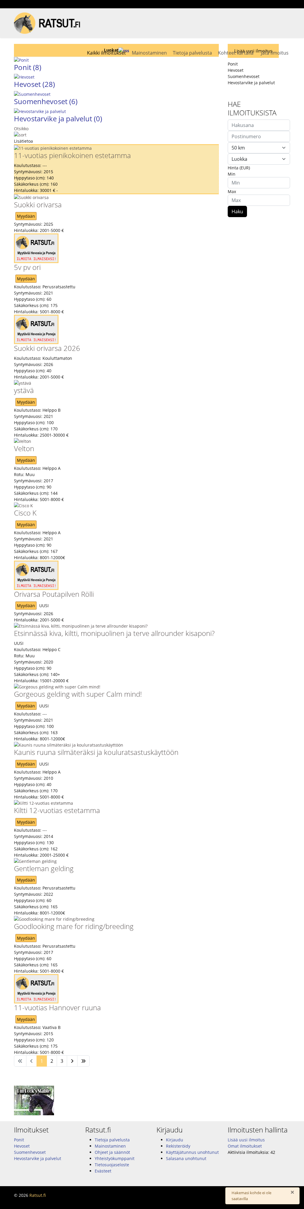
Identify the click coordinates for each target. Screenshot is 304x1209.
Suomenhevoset (45, 101)
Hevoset (34, 84)
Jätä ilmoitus (275, 53)
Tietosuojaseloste (112, 1164)
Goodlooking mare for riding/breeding (74, 926)
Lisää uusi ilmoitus (246, 1140)
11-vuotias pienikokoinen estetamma (72, 155)
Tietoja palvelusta (192, 53)
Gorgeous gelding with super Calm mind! (78, 694)
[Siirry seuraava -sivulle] (72, 1061)
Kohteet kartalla (236, 53)
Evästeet (103, 1171)
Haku (237, 211)
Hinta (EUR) (239, 168)
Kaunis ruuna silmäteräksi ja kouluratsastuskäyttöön (96, 752)
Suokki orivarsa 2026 (47, 348)
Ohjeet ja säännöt (112, 1152)
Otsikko (21, 128)
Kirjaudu (174, 1140)
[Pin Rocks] (152, 1100)
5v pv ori (27, 267)
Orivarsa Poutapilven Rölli (54, 594)
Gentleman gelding (44, 868)
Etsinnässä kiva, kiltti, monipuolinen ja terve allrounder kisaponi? (114, 633)
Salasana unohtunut (186, 1158)
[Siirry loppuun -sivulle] (83, 1061)
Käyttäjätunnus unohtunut (192, 1152)
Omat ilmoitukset (245, 1146)
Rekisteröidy (178, 1146)
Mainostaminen (149, 53)
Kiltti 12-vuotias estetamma (57, 810)
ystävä (24, 390)
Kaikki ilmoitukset (106, 53)
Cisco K (25, 513)
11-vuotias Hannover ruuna (57, 1007)
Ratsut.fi (37, 1195)
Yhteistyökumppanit (114, 1158)
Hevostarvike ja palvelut (58, 118)
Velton (24, 448)
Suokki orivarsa (38, 204)
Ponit (19, 1140)
